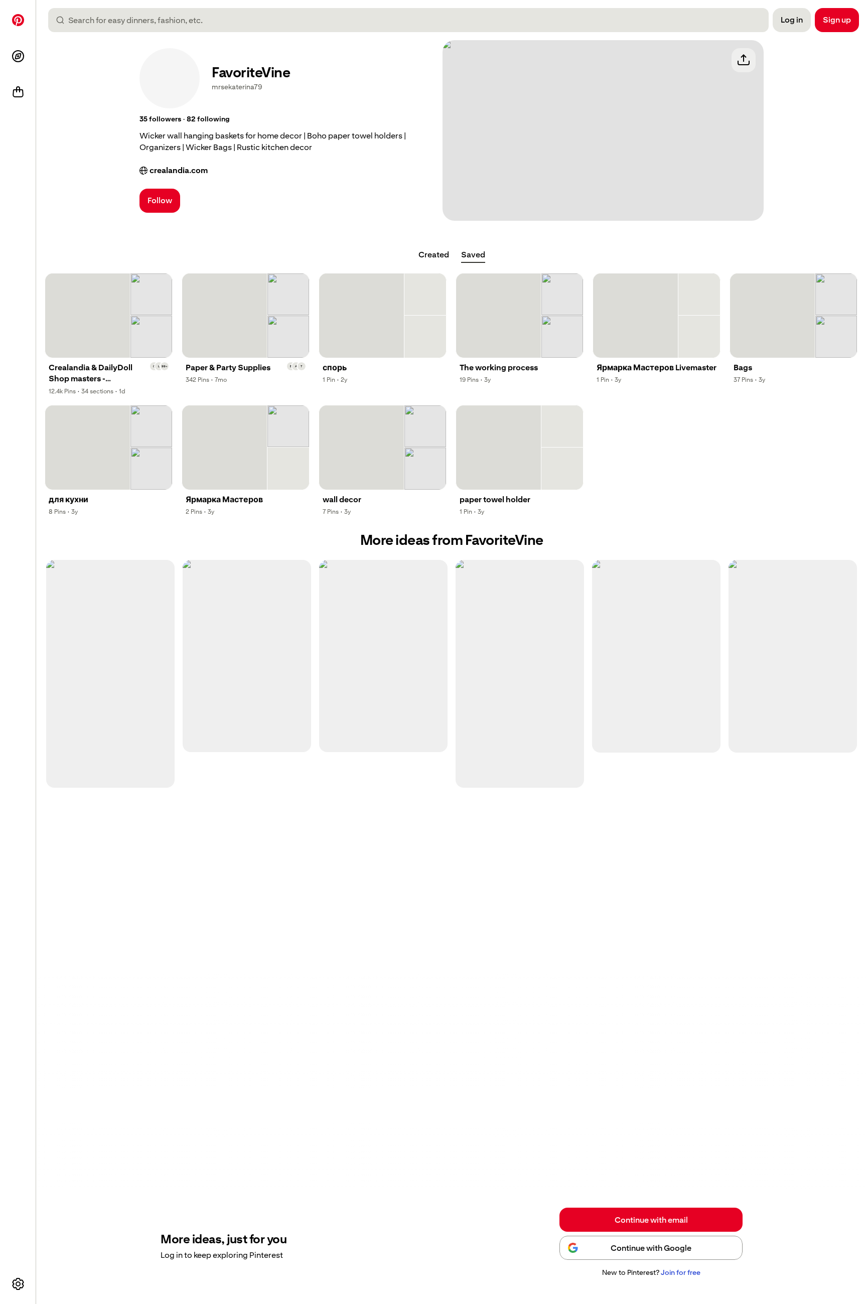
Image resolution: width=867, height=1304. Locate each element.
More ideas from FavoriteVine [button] (451, 540)
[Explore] (18, 56)
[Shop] (18, 92)
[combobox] (412, 20)
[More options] (18, 1284)
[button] (160, 119)
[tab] (433, 255)
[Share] (744, 60)
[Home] (18, 20)
